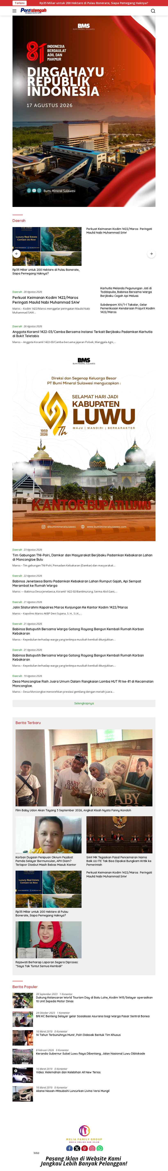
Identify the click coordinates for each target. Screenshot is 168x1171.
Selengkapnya (84, 703)
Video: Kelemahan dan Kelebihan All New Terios (68, 1072)
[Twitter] (77, 1149)
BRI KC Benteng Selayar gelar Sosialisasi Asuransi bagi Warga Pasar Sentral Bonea (93, 1016)
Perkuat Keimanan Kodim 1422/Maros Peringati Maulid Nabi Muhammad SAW (119, 230)
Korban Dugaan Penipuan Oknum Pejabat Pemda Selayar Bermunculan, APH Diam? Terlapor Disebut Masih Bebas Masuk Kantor (46, 861)
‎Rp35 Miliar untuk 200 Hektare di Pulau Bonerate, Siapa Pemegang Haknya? (45, 271)
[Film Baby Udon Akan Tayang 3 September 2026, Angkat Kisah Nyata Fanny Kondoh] (84, 768)
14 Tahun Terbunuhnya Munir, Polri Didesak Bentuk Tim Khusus (78, 1035)
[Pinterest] (84, 1149)
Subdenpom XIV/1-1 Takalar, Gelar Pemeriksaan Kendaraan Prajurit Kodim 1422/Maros (127, 308)
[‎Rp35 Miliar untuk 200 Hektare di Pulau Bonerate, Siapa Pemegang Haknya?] (47, 246)
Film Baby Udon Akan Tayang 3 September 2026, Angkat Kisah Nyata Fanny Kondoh (73, 810)
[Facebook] (69, 1149)
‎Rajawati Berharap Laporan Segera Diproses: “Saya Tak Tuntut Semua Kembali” (47, 964)
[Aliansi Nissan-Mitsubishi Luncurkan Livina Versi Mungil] (22, 1094)
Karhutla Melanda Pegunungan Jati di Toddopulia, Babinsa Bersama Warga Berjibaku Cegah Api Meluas (126, 291)
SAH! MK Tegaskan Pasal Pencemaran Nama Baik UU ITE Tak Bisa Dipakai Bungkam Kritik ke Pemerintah (118, 861)
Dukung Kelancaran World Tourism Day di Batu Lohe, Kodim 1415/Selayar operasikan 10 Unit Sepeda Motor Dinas (94, 999)
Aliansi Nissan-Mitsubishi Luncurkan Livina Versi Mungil (72, 1091)
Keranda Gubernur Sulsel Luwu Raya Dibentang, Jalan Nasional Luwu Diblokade (90, 1053)
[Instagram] (92, 1149)
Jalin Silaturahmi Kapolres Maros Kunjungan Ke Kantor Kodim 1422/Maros (70, 607)
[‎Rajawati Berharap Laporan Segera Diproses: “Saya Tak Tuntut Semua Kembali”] (49, 939)
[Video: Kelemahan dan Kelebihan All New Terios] (22, 1075)
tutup (36, 1152)
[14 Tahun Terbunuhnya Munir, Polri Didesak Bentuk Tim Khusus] (22, 1038)
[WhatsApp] (99, 1149)
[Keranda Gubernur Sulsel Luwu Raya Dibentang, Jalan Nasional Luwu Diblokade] (22, 1056)
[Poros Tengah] (33, 10)
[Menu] (15, 10)
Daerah (17, 292)
